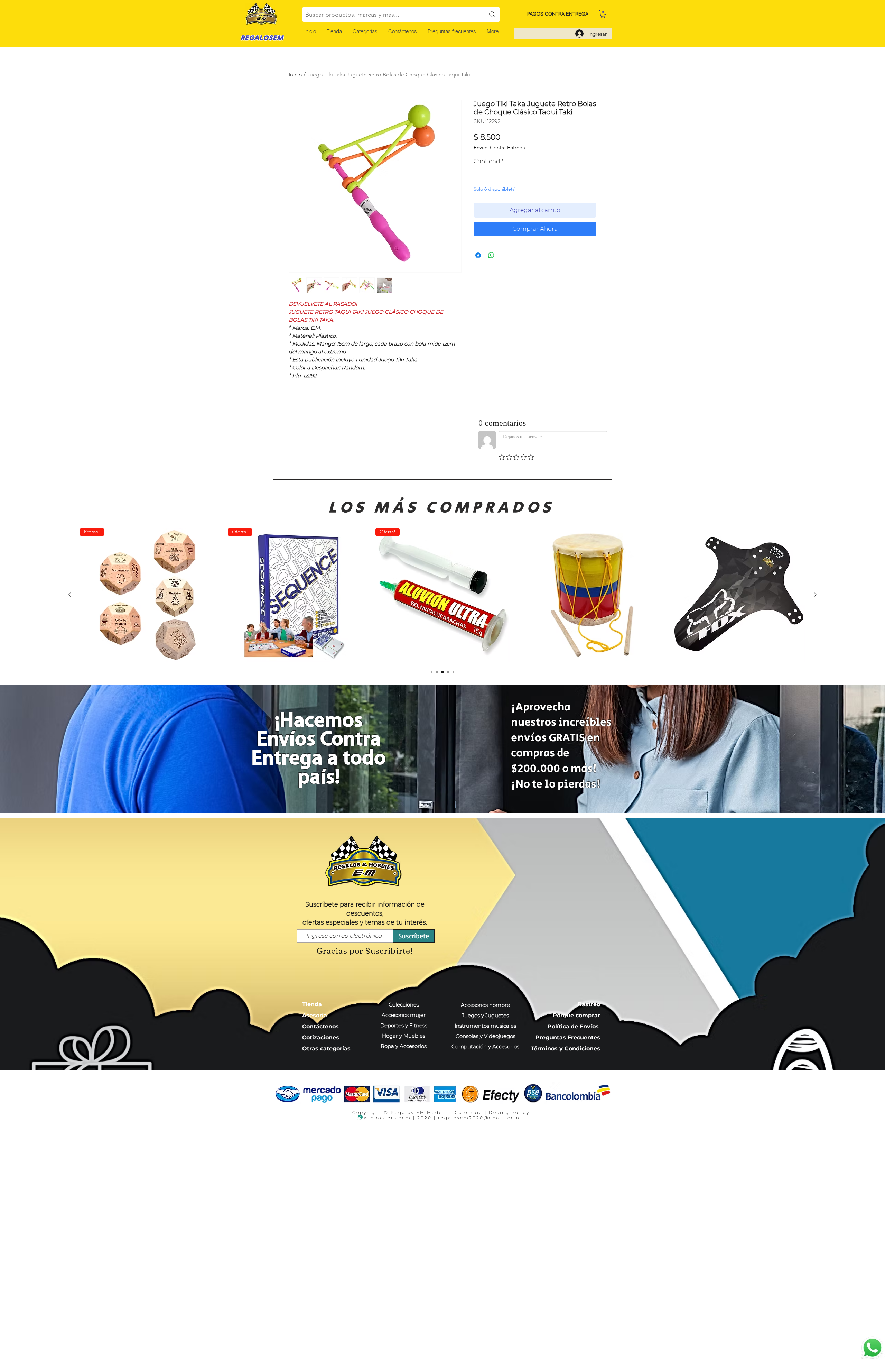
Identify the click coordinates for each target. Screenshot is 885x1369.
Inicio (295, 74)
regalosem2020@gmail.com (479, 1117)
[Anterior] (70, 594)
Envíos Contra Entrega (499, 148)
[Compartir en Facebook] (478, 255)
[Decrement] (480, 175)
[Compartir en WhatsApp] (491, 255)
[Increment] (499, 175)
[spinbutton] (489, 175)
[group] (442, 594)
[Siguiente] (815, 594)
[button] (365, 31)
